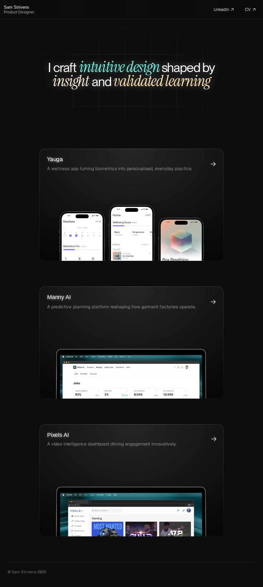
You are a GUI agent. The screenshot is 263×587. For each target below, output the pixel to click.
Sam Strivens (16, 7)
